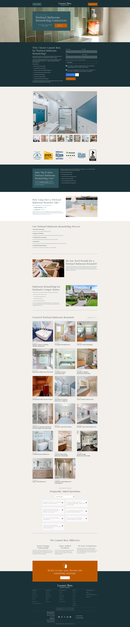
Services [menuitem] (34, 590)
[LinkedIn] (68, 617)
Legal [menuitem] (87, 592)
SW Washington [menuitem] (62, 601)
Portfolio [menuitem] (48, 590)
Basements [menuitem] (34, 601)
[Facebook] (65, 617)
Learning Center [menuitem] (89, 590)
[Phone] (59, 617)
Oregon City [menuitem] (61, 599)
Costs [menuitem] (74, 605)
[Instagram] (62, 617)
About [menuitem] (74, 590)
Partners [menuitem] (74, 603)
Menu (35, 4)
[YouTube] (70, 617)
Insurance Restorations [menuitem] (37, 603)
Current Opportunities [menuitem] (91, 594)
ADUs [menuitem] (33, 599)
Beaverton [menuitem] (61, 597)
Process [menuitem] (74, 592)
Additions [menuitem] (34, 597)
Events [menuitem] (74, 599)
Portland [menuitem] (61, 592)
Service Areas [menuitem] (62, 590)
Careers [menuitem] (74, 601)
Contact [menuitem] (88, 596)
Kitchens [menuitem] (34, 592)
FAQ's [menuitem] (74, 597)
